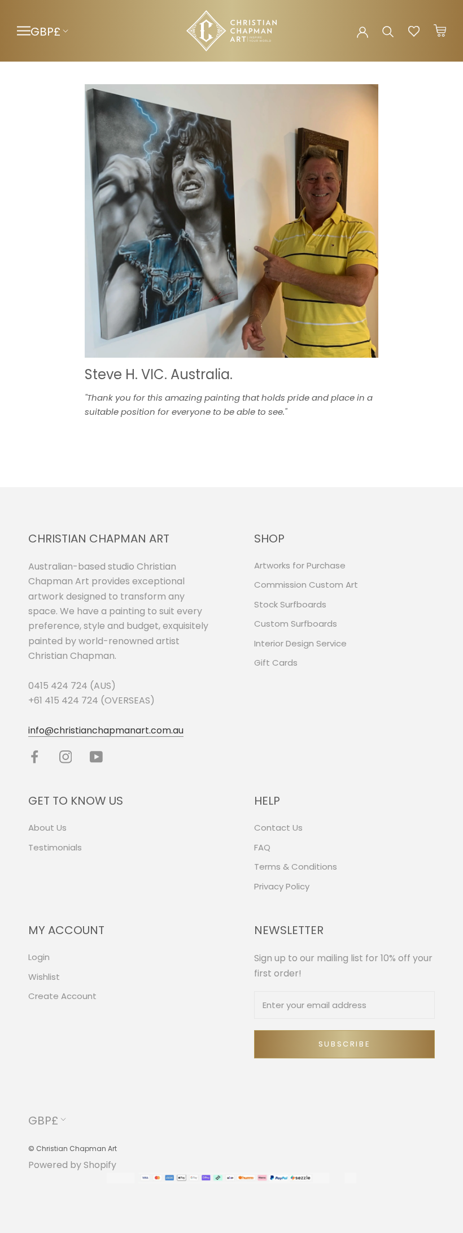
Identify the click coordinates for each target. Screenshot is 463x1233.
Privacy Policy (281, 886)
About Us (47, 827)
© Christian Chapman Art (72, 1148)
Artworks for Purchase (300, 565)
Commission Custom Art (306, 585)
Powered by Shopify (72, 1164)
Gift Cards (276, 662)
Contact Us (278, 827)
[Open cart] (440, 31)
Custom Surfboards (295, 623)
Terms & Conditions (295, 866)
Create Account (62, 996)
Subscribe (344, 1044)
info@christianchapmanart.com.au (106, 730)
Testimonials (55, 847)
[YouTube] (96, 756)
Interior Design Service (300, 643)
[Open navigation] (23, 31)
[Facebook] (34, 756)
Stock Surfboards (290, 604)
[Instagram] (65, 756)
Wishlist (44, 977)
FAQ (262, 847)
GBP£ (45, 32)
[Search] (388, 31)
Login (39, 957)
